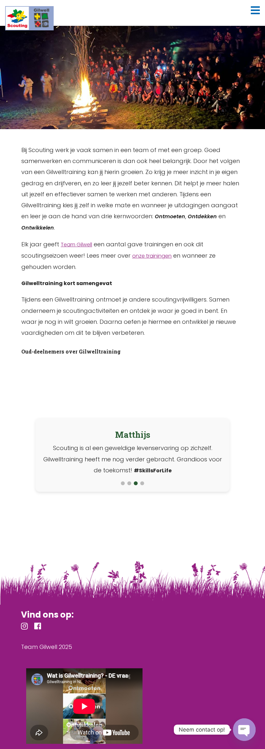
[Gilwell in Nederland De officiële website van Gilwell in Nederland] (29, 18)
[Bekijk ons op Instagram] (24, 627)
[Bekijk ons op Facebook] (37, 627)
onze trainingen (152, 256)
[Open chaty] (244, 729)
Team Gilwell (76, 244)
